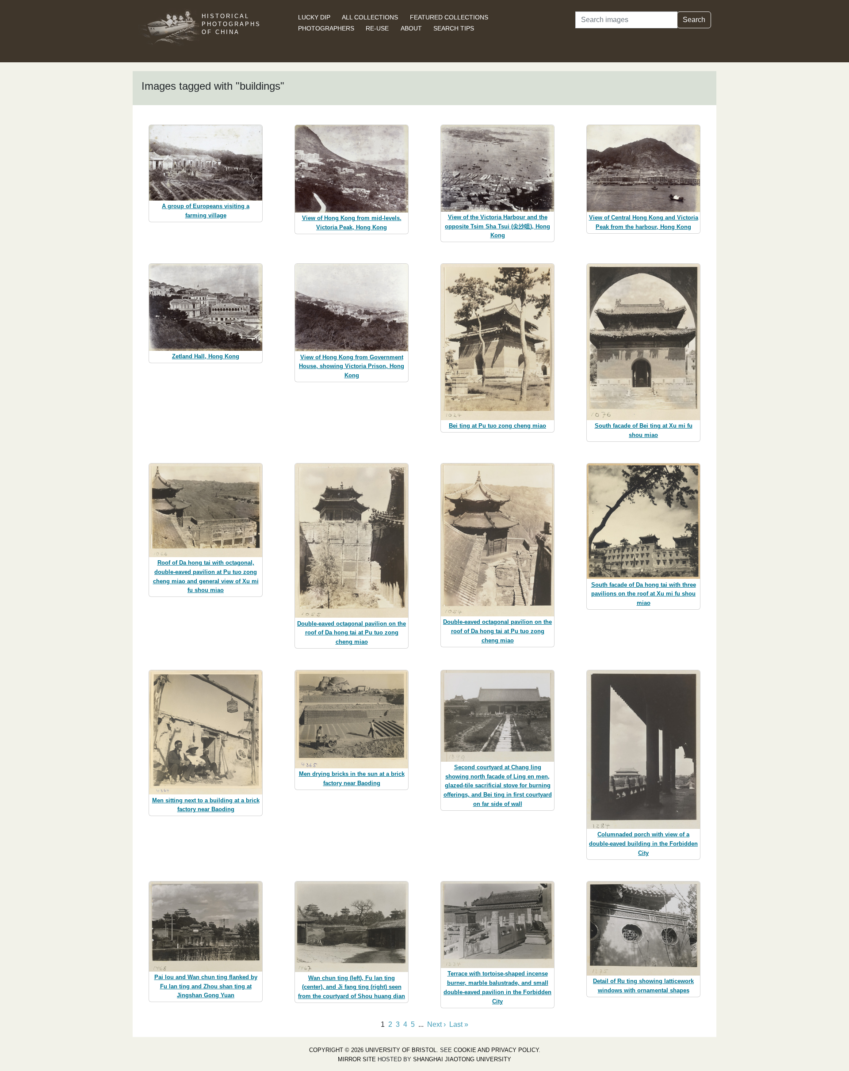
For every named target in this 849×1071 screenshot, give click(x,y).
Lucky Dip (314, 17)
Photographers (326, 28)
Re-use (377, 28)
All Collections (370, 17)
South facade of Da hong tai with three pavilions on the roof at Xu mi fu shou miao (643, 594)
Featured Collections (449, 17)
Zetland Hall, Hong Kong (205, 356)
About (411, 28)
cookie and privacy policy (496, 1050)
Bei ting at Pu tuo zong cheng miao (497, 425)
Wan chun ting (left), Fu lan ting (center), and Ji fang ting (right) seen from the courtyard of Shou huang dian (351, 987)
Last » (458, 1024)
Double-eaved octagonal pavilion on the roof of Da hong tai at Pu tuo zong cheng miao (351, 633)
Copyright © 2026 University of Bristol (372, 1050)
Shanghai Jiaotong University (462, 1059)
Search (694, 19)
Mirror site (357, 1059)
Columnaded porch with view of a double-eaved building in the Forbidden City (643, 843)
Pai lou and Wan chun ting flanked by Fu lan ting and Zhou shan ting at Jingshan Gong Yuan (205, 986)
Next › (436, 1024)
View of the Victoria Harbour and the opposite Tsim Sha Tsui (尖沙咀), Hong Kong (497, 226)
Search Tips (453, 28)
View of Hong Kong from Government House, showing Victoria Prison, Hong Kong (351, 366)
